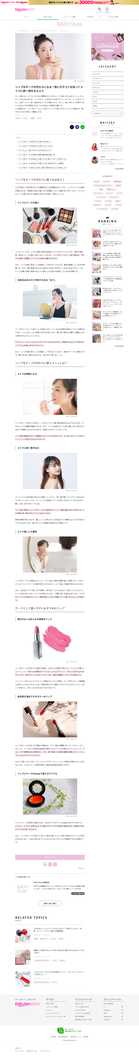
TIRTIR (61, 939)
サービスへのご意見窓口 (82, 1013)
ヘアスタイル (101, 197)
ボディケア (96, 88)
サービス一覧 (19, 1051)
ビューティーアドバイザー (54, 1016)
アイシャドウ (98, 193)
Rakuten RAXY (24, 9)
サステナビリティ (45, 1051)
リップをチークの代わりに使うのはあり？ (34, 141)
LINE (105, 1013)
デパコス (108, 205)
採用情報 (85, 1036)
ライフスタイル (102, 209)
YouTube (106, 1019)
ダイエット (97, 205)
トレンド (109, 193)
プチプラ (98, 201)
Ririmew (62, 960)
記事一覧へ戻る (50, 903)
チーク (39, 118)
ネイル (94, 97)
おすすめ (106, 181)
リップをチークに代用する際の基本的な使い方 (36, 154)
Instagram (107, 1010)
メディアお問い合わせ (82, 1007)
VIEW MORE (119, 169)
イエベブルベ (114, 197)
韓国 (36, 939)
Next (81, 868)
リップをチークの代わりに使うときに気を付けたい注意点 (41, 163)
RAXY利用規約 (79, 1016)
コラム (94, 101)
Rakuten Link (108, 1016)
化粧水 (118, 201)
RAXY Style (48, 17)
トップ (26, 17)
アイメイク (96, 83)
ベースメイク (24, 115)
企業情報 (53, 1036)
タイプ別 (114, 209)
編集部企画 (117, 181)
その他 (94, 106)
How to (18, 118)
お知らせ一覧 (79, 1004)
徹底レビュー (44, 939)
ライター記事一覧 (78, 893)
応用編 (32, 118)
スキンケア (96, 74)
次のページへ (50, 857)
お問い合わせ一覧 (31, 1051)
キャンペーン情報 (69, 17)
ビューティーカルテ (52, 1013)
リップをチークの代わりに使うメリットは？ (35, 146)
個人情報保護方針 (63, 1036)
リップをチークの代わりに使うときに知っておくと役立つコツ (42, 159)
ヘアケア (95, 92)
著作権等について (76, 1036)
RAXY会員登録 (108, 1004)
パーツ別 (108, 201)
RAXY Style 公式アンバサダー (42, 960)
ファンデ (53, 939)
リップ (25, 118)
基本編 (119, 185)
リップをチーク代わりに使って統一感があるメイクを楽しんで (42, 167)
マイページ (49, 1010)
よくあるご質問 (113, 17)
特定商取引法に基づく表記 (83, 1019)
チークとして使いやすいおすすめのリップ (34, 150)
